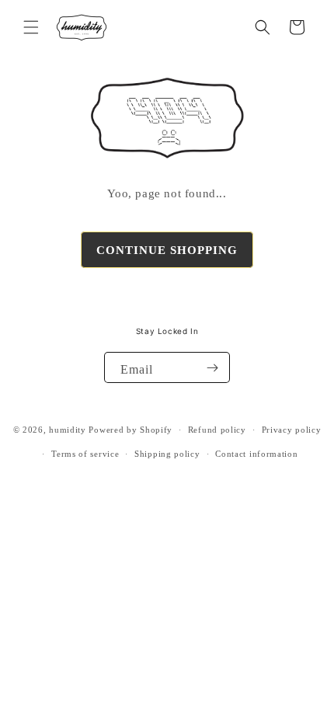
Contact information (256, 453)
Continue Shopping (167, 250)
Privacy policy (292, 429)
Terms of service (85, 453)
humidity (67, 429)
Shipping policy (167, 453)
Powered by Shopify (130, 429)
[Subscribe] (212, 367)
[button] (31, 27)
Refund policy (217, 429)
